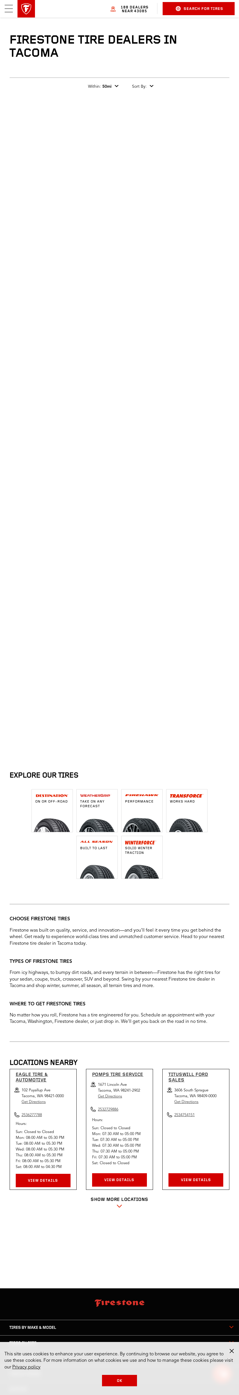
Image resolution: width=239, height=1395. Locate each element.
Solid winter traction (138, 851)
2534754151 (184, 1115)
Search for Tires (203, 9)
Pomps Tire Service (117, 1074)
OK (119, 1381)
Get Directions (34, 1102)
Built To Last (94, 848)
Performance (139, 801)
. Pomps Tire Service (145, 682)
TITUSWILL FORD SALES (188, 1077)
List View (210, 645)
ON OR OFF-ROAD (51, 801)
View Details (43, 1181)
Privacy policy (26, 1367)
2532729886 (163, 737)
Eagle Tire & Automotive (32, 1077)
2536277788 (67, 737)
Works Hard (182, 801)
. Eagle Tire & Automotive (54, 682)
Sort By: (139, 87)
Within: (100, 87)
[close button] (232, 1351)
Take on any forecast (92, 804)
